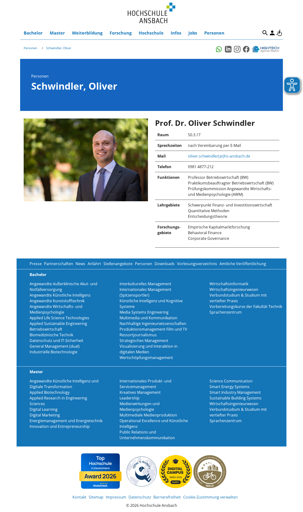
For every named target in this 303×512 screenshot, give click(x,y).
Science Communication (231, 381)
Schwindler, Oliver (58, 48)
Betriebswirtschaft (46, 329)
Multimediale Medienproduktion (148, 415)
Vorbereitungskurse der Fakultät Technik (245, 306)
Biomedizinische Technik (51, 334)
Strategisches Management (144, 340)
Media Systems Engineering (144, 312)
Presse (36, 263)
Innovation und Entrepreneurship (60, 426)
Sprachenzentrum (225, 312)
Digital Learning (44, 409)
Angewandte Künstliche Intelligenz (60, 295)
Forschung (121, 33)
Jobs (192, 33)
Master (57, 33)
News (80, 263)
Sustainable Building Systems (235, 398)
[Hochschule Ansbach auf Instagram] (237, 49)
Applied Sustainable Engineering (58, 323)
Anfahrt (94, 263)
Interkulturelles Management (145, 283)
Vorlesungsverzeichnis (197, 263)
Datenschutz (140, 497)
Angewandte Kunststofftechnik (57, 300)
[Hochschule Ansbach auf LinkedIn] (228, 49)
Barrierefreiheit (279, 32)
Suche (265, 32)
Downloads (165, 263)
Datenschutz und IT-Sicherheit (56, 340)
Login (272, 32)
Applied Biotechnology (50, 392)
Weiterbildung (87, 33)
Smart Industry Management (235, 392)
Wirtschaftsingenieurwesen (233, 289)
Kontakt (79, 497)
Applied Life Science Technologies (59, 317)
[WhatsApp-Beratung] (219, 49)
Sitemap (96, 497)
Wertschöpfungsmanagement (146, 357)
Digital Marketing (45, 415)
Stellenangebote (118, 263)
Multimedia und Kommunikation (148, 317)
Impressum (116, 497)
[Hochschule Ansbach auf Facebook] (246, 49)
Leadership (129, 398)
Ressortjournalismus (138, 334)
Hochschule (151, 33)
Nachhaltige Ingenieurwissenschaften (153, 323)
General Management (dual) (55, 346)
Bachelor (33, 33)
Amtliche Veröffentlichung (242, 263)
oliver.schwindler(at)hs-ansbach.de (219, 156)
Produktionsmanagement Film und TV (153, 329)
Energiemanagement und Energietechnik (66, 420)
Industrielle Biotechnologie (53, 351)
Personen (214, 33)
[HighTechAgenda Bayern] (267, 49)
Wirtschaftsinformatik (228, 283)
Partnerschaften (58, 263)
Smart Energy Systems (229, 386)
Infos (176, 33)
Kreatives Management (140, 392)
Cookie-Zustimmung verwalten (210, 497)
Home (151, 13)
